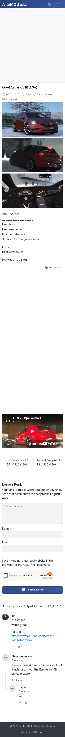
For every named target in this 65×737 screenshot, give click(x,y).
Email (6, 542)
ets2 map (26, 732)
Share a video (13, 99)
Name (6, 528)
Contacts (40, 726)
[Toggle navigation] (58, 4)
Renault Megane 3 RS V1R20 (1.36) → (48, 462)
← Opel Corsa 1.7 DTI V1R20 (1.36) (17, 462)
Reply (19, 646)
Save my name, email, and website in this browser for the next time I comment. (28, 563)
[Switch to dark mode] (50, 4)
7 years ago (18, 619)
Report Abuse (44, 94)
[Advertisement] (32, 45)
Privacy (51, 726)
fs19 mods (39, 732)
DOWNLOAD (10, 259)
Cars (28, 94)
